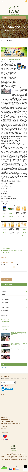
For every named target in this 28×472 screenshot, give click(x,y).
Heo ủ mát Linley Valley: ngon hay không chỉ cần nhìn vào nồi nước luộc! (19, 344)
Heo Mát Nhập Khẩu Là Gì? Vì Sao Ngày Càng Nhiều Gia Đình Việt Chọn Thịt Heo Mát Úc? (18, 333)
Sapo (24, 466)
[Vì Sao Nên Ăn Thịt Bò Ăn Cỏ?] (5, 356)
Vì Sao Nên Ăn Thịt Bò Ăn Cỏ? (16, 354)
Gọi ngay (4, 467)
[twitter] (3, 385)
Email (16, 264)
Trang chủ (3, 40)
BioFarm (14, 466)
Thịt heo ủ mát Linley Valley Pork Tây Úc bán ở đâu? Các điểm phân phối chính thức (18, 349)
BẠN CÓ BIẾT (9, 40)
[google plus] (5, 385)
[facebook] (2, 385)
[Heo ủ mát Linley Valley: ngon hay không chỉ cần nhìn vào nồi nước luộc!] (5, 344)
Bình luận (3, 270)
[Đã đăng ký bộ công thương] (7, 387)
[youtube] (7, 385)
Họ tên (3, 264)
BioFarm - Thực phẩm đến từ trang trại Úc (9, 367)
